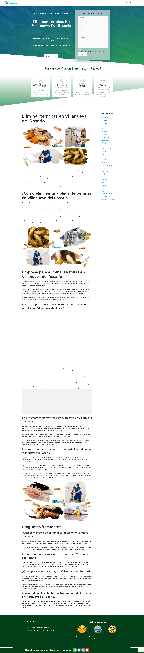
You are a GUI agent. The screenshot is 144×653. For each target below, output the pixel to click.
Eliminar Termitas (40, 13)
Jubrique (105, 168)
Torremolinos (106, 196)
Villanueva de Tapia (108, 199)
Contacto (139, 3)
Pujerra (104, 185)
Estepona (105, 157)
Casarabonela (106, 148)
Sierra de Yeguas (107, 193)
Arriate (104, 134)
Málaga (49, 13)
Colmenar (105, 151)
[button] (51, 56)
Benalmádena (106, 137)
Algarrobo (105, 120)
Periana (104, 179)
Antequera (105, 129)
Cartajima (105, 143)
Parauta (104, 177)
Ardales (104, 131)
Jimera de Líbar (107, 165)
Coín (103, 154)
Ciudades (129, 3)
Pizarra (104, 182)
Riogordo (105, 188)
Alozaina (104, 126)
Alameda (105, 117)
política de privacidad (97, 51)
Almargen (105, 123)
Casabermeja (106, 146)
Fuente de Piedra (107, 160)
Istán (103, 162)
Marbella (105, 171)
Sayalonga (105, 191)
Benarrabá (105, 140)
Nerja (103, 174)
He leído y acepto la (91, 51)
